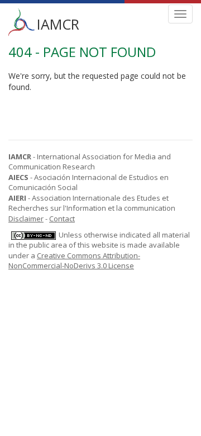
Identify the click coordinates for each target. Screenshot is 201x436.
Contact (62, 219)
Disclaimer (26, 219)
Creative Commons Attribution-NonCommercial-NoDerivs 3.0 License (74, 260)
